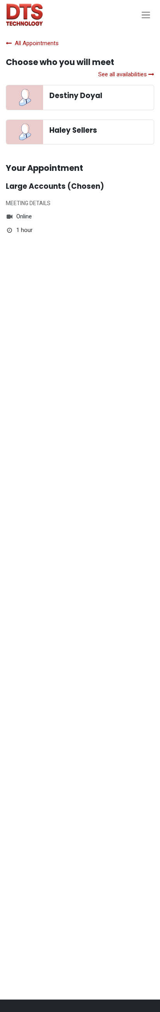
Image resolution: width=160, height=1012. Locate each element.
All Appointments (37, 43)
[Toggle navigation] (145, 15)
